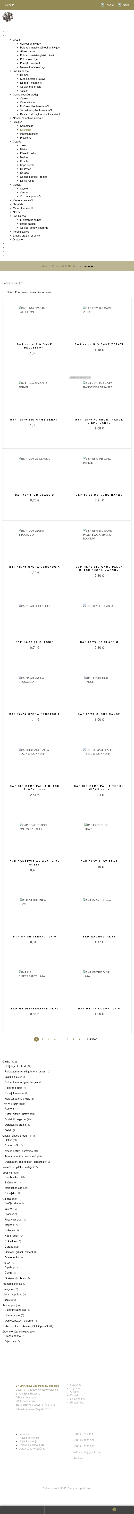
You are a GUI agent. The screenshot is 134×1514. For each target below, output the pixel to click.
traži (67, 1510)
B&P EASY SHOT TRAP (99, 861)
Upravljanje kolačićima (32, 1448)
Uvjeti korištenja (28, 1441)
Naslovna (75, 1384)
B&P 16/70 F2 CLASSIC (35, 642)
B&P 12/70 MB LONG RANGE (99, 494)
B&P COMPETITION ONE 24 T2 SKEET (35, 863)
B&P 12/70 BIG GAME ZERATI (99, 344)
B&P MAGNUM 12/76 (99, 936)
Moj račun (22, 1510)
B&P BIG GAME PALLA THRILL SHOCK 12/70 (99, 787)
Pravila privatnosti (29, 1437)
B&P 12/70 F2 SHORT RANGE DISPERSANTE (99, 421)
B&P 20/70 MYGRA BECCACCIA (34, 714)
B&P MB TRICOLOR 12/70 (99, 1008)
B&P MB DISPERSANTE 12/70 (35, 1008)
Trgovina (75, 1388)
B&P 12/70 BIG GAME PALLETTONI (34, 346)
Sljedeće (92, 1039)
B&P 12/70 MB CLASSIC (34, 494)
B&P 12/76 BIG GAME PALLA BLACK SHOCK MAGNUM (99, 568)
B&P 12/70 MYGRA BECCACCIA (34, 566)
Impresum (24, 1434)
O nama (74, 1391)
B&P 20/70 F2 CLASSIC (99, 642)
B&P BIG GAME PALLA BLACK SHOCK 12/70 (34, 787)
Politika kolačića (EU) (31, 1445)
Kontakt (74, 1395)
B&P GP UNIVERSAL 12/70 (34, 936)
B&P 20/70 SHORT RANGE (99, 714)
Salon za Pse (78, 1399)
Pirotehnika (77, 1402)
